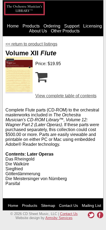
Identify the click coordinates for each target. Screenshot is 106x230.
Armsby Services (59, 218)
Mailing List (91, 206)
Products (31, 26)
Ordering (51, 26)
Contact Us (68, 206)
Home (13, 26)
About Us (38, 31)
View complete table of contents (65, 95)
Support (71, 26)
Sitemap (48, 206)
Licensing (92, 26)
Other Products (65, 31)
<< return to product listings (31, 44)
